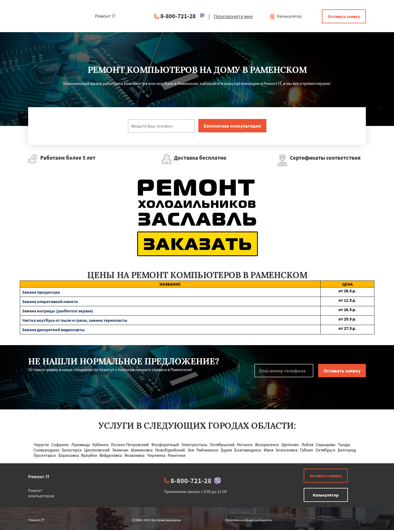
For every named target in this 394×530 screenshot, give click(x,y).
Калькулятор (289, 16)
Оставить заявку (344, 16)
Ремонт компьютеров (41, 493)
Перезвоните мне (233, 16)
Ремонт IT (39, 476)
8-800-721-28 (178, 16)
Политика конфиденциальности (248, 520)
